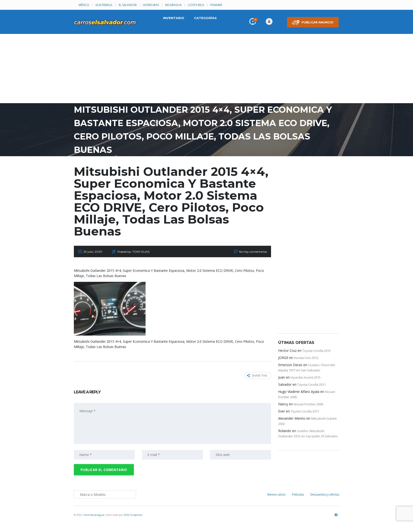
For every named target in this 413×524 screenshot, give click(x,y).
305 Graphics (133, 515)
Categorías (205, 18)
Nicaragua (173, 5)
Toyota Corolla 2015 (316, 350)
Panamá (216, 5)
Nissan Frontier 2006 (308, 404)
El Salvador (128, 5)
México (84, 5)
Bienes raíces (276, 494)
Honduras (151, 5)
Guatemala (103, 5)
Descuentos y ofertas (324, 494)
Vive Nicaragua (93, 515)
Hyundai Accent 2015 (306, 377)
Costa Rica (196, 5)
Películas (298, 494)
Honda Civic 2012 (306, 358)
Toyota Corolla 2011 (311, 384)
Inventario (173, 18)
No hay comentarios (253, 251)
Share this (259, 376)
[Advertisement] (206, 69)
